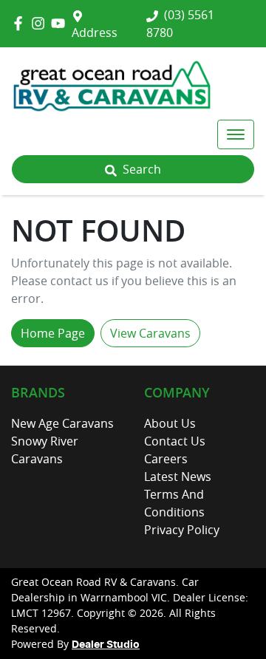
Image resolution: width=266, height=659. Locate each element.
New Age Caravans (62, 423)
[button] (235, 134)
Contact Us (174, 441)
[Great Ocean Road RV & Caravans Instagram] (41, 23)
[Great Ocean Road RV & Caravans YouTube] (61, 23)
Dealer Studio (106, 645)
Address (94, 32)
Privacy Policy (181, 530)
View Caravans (150, 333)
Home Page (53, 333)
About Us (170, 423)
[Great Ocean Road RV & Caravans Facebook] (21, 23)
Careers (166, 459)
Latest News (177, 476)
